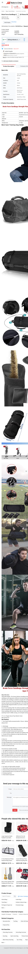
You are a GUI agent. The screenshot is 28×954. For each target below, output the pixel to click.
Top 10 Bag (19, 939)
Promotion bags (19, 905)
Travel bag (4, 902)
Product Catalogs (23, 896)
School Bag (4, 899)
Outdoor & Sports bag (21, 902)
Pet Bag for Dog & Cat (7, 905)
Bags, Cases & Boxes (10, 11)
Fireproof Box (6, 925)
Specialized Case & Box (21, 11)
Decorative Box (6, 921)
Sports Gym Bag (14, 936)
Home (3, 11)
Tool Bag (15, 921)
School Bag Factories (21, 932)
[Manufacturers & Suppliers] (14, 2)
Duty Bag (5, 936)
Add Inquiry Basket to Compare (10, 61)
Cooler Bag (18, 899)
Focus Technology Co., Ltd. (19, 948)
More (3, 942)
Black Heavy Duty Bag (8, 939)
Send (15, 810)
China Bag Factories (8, 932)
